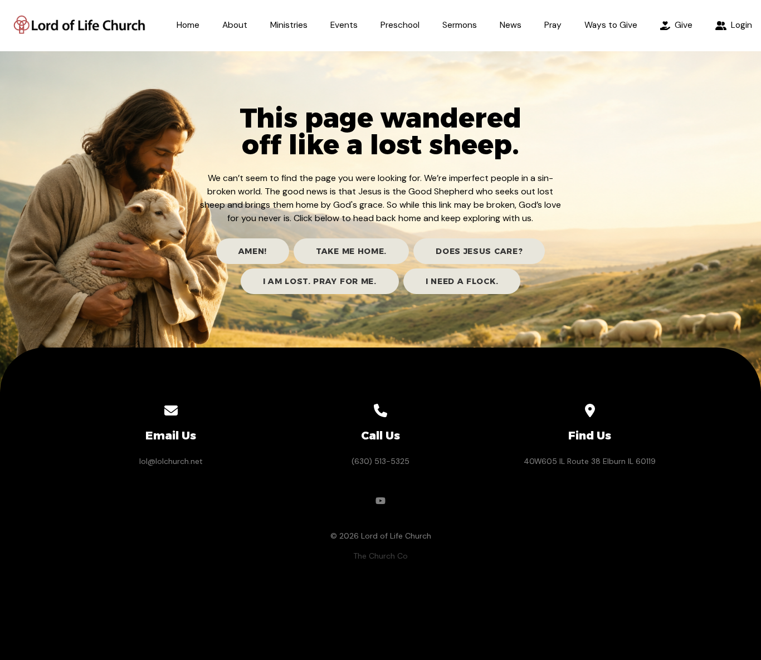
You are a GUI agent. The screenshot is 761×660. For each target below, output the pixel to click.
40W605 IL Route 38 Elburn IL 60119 (590, 461)
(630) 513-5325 (380, 461)
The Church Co (380, 556)
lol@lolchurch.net (171, 461)
